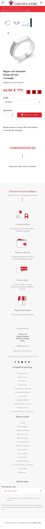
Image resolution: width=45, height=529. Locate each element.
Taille (5, 98)
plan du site (37, 523)
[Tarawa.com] (22, 2)
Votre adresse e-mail (8, 487)
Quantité (7, 110)
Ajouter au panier (29, 115)
